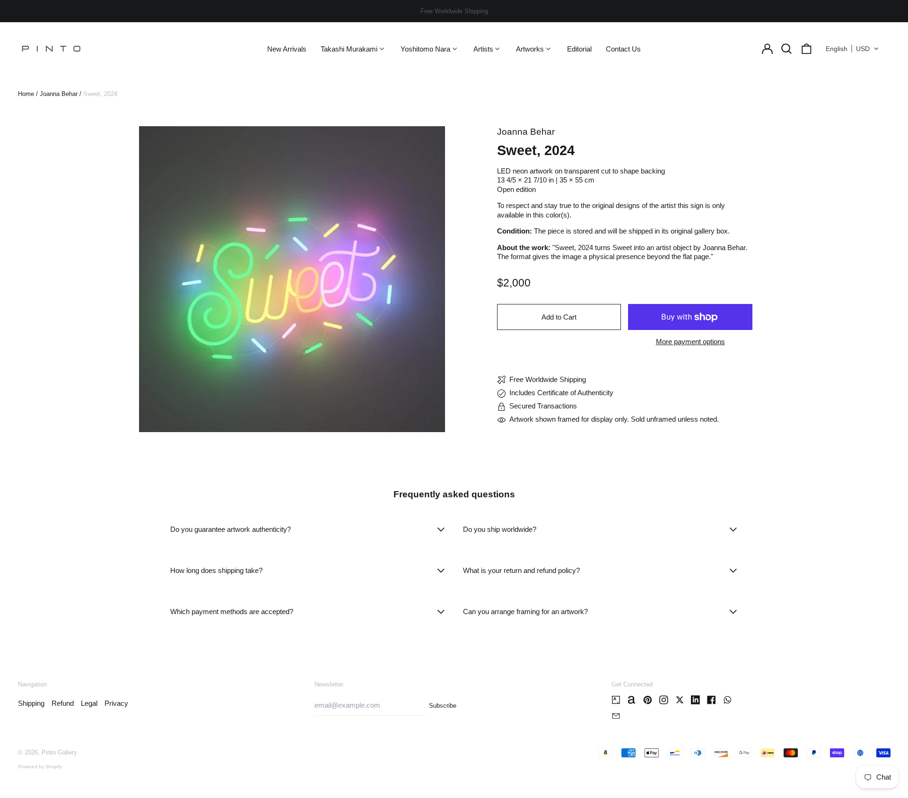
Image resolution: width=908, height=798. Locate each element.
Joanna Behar (59, 93)
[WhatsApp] (727, 699)
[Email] (615, 715)
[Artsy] (615, 699)
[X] (679, 699)
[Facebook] (711, 699)
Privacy (116, 703)
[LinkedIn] (695, 699)
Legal (89, 703)
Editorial (579, 49)
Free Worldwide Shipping (454, 11)
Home (26, 93)
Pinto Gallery (59, 752)
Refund (63, 703)
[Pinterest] (647, 699)
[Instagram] (663, 699)
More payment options (690, 342)
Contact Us (623, 49)
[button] (787, 49)
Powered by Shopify (40, 766)
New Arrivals (286, 49)
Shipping (31, 703)
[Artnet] (631, 699)
